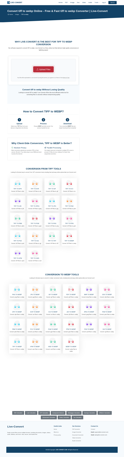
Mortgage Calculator (74, 413)
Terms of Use (66, 77)
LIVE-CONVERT (16, 3)
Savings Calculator (89, 413)
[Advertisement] (43, 34)
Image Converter (76, 432)
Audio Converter (76, 440)
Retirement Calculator (49, 417)
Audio (90, 2)
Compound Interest (58, 413)
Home (61, 2)
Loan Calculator (31, 413)
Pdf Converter (76, 429)
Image (72, 2)
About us (56, 432)
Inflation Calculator (104, 413)
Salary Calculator (64, 417)
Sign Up (113, 2)
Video (84, 2)
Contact (93, 429)
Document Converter (77, 435)
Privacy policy (57, 435)
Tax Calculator (77, 417)
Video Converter (76, 437)
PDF (66, 2)
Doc (78, 2)
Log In (104, 2)
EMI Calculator (18, 413)
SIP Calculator (44, 413)
